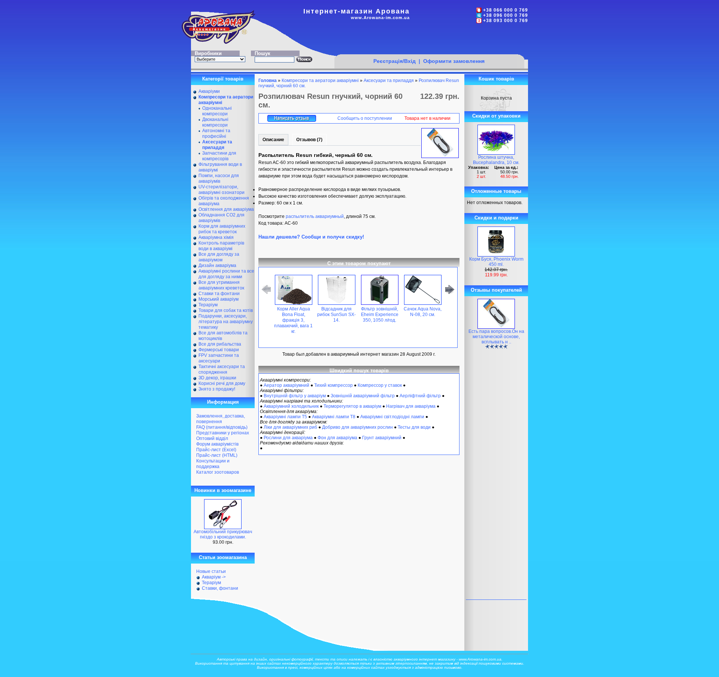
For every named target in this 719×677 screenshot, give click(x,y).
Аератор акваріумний (286, 385)
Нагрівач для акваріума (411, 406)
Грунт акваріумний (381, 437)
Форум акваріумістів (217, 444)
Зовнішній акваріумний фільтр (363, 395)
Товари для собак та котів (225, 310)
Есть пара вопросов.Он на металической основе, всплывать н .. (496, 336)
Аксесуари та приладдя (389, 80)
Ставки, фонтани (220, 588)
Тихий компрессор (333, 385)
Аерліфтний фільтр (420, 395)
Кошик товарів (496, 79)
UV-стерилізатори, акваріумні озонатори (221, 189)
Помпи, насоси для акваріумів (218, 178)
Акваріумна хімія (216, 237)
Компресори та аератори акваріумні (320, 80)
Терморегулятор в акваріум (352, 406)
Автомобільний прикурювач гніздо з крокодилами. (223, 534)
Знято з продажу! (216, 389)
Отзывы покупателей (496, 290)
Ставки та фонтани (219, 293)
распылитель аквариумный (315, 216)
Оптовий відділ (212, 438)
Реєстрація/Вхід (394, 61)
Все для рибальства (219, 344)
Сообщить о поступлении (364, 118)
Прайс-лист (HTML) (216, 455)
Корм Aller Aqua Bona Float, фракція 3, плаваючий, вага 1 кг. (293, 320)
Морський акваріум (218, 299)
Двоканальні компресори (215, 122)
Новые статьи (211, 571)
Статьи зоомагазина (223, 557)
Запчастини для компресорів (219, 156)
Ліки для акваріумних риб (290, 427)
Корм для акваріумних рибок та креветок (221, 229)
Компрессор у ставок (380, 385)
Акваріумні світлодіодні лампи (392, 416)
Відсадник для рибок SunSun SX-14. (336, 314)
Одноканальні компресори (217, 111)
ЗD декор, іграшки (217, 377)
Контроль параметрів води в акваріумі (221, 245)
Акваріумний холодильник (291, 406)
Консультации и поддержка (213, 463)
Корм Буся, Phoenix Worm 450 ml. (496, 261)
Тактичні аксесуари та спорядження (221, 369)
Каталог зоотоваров (217, 472)
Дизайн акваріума (217, 265)
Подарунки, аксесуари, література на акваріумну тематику (225, 321)
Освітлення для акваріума (226, 209)
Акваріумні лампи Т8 (333, 416)
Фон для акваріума (337, 437)
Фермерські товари (218, 349)
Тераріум (208, 304)
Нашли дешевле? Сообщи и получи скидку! (311, 237)
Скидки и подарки (496, 218)
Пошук (262, 53)
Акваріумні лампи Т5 (285, 416)
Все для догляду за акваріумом (218, 257)
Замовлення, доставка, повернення (220, 418)
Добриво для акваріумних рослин (357, 427)
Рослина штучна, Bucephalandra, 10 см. (496, 160)
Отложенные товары (496, 191)
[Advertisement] (429, 40)
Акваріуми (209, 91)
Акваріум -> (214, 577)
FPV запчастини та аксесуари (218, 358)
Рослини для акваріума (288, 437)
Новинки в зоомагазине (222, 490)
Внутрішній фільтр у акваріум (295, 395)
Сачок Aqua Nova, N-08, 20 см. (423, 311)
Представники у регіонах (222, 432)
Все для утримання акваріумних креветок (221, 285)
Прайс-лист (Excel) (216, 449)
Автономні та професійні (216, 133)
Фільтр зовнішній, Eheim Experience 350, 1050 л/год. (379, 314)
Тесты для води (414, 427)
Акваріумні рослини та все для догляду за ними (226, 273)
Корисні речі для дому (221, 383)
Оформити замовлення (454, 61)
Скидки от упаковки (496, 116)
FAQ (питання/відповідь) (222, 427)
